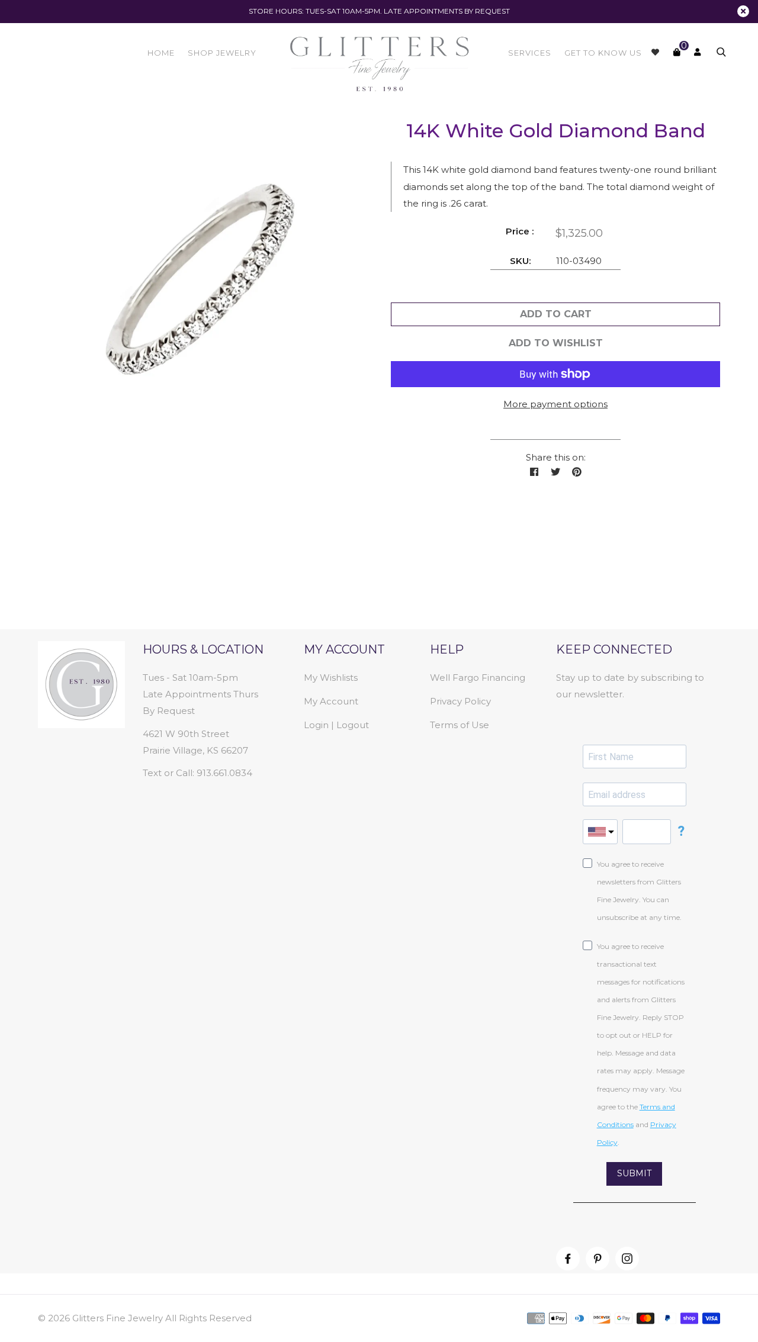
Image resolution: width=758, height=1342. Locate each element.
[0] (676, 52)
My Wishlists (331, 677)
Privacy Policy (460, 701)
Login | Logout (336, 724)
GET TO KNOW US (603, 52)
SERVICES (529, 52)
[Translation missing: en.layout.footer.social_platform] (568, 1258)
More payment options (555, 404)
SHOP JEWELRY (222, 52)
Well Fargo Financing (477, 677)
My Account (331, 701)
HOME (161, 52)
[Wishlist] (655, 52)
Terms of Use (459, 724)
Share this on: (556, 457)
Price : (520, 231)
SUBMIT (634, 1173)
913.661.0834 (224, 772)
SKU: (520, 260)
